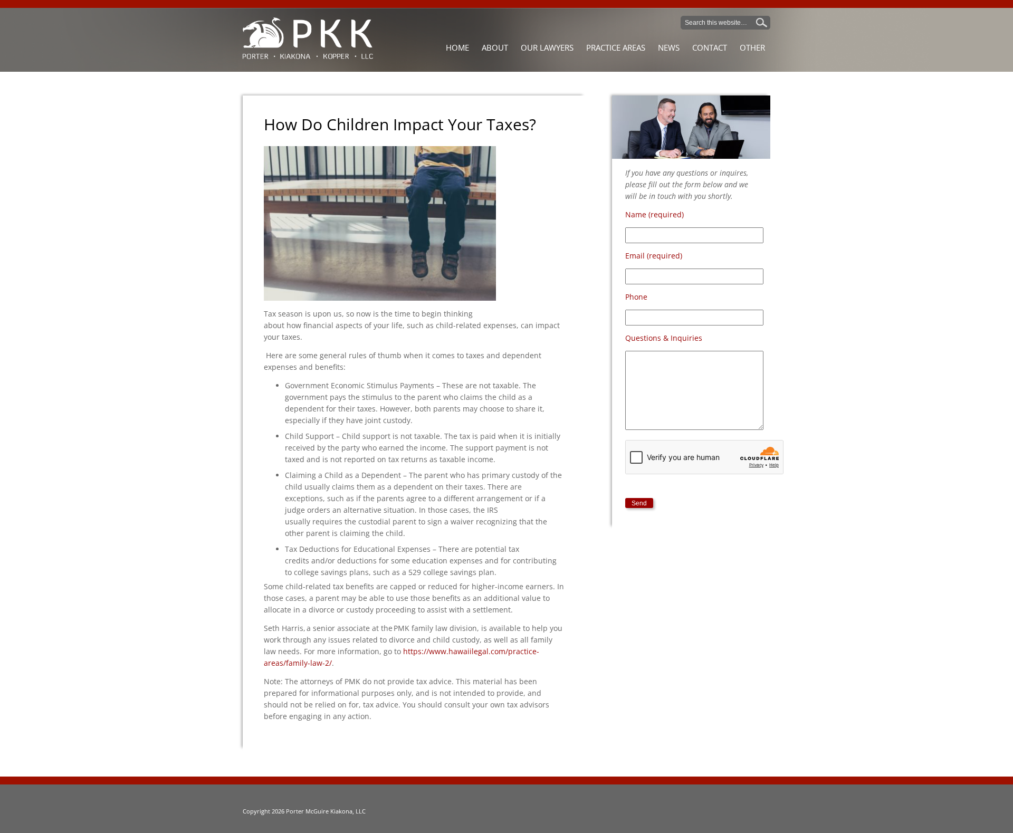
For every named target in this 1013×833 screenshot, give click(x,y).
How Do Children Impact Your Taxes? (400, 124)
